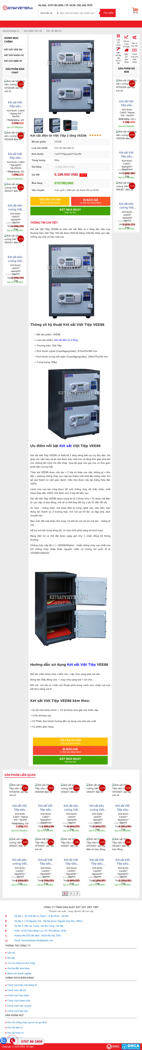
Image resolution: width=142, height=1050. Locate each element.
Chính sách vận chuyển (19, 1006)
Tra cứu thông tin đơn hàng (21, 963)
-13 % (83, 175)
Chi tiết (10, 126)
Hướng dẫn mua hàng (18, 968)
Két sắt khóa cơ (14, 55)
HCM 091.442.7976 (51, 935)
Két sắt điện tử (13, 61)
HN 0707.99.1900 (30, 935)
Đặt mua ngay (70, 211)
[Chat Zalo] (3, 1040)
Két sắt (65, 446)
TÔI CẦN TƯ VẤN (50, 201)
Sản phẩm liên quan (20, 774)
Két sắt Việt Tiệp (81, 664)
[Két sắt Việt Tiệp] (18, 6)
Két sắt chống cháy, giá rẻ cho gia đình (27, 1022)
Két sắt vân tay (13, 49)
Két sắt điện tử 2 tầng (66, 340)
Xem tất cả (46, 13)
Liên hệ (11, 952)
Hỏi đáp (11, 958)
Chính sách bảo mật (17, 1011)
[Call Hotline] (13, 1041)
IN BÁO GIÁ (90, 201)
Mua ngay (20, 126)
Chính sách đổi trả (16, 990)
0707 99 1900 (31, 1041)
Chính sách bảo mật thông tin (22, 985)
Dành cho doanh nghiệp (19, 973)
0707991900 (63, 183)
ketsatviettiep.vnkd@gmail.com (37, 940)
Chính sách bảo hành (18, 995)
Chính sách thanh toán (18, 1000)
